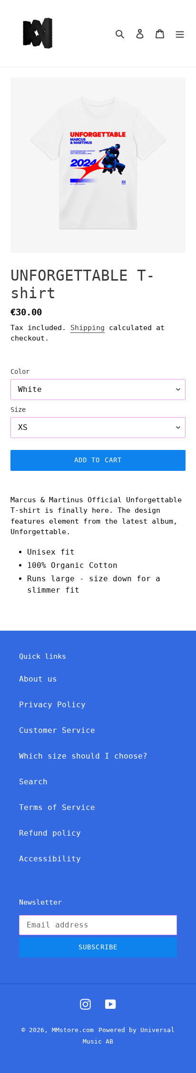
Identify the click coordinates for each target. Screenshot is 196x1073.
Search (33, 781)
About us (38, 678)
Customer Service (57, 730)
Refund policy (50, 833)
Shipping (87, 327)
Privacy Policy (52, 704)
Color (19, 371)
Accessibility (50, 858)
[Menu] (180, 33)
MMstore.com (73, 1030)
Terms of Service (57, 807)
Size (18, 409)
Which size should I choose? (83, 756)
